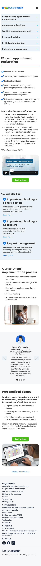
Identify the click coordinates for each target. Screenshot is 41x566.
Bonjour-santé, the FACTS (12, 515)
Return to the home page (20, 472)
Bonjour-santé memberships (13, 489)
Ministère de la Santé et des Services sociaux (19, 531)
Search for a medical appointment (15, 486)
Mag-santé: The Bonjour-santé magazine (18, 507)
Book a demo (20, 180)
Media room (7, 512)
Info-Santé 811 (8, 528)
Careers (5, 496)
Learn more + (8, 215)
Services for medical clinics (12, 491)
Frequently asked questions (12, 517)
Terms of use (7, 499)
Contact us (6, 522)
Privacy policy (7, 501)
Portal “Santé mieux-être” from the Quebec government (19, 534)
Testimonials (7, 520)
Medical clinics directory (11, 494)
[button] (37, 8)
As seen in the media (10, 510)
